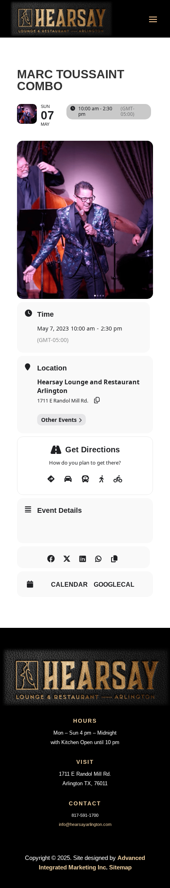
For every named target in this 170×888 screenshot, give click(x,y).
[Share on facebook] (51, 557)
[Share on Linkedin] (82, 557)
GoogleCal (114, 584)
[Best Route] (51, 479)
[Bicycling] (118, 479)
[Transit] (85, 479)
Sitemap (120, 867)
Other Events (59, 419)
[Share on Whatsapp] (98, 557)
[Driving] (68, 479)
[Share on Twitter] (67, 557)
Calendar (69, 584)
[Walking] (101, 479)
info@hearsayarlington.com (85, 824)
